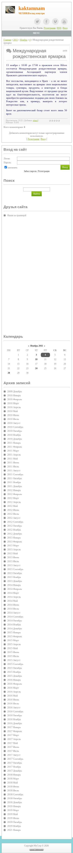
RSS (59, 28)
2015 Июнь (13, 652)
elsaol (35, 120)
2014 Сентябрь (15, 616)
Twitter (37, 21)
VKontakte (55, 21)
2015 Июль (13, 656)
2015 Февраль (14, 636)
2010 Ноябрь (14, 434)
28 (9, 373)
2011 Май (12, 458)
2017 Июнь (13, 747)
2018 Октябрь (14, 798)
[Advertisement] (19, 277)
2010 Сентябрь (15, 427)
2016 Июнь (13, 699)
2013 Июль (13, 561)
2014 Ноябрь (14, 624)
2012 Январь (14, 490)
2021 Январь (14, 830)
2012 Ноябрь (14, 529)
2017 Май (12, 743)
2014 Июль (13, 608)
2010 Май (12, 411)
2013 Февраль (14, 541)
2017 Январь (14, 727)
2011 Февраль (14, 446)
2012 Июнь (13, 510)
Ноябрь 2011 (36, 345)
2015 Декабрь (14, 675)
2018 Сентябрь (15, 794)
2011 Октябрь (14, 478)
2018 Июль (13, 790)
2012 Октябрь (14, 525)
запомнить (12, 167)
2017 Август (13, 754)
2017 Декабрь (14, 770)
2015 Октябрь (14, 668)
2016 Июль (13, 703)
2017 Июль (13, 751)
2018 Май (12, 782)
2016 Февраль (14, 683)
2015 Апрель (14, 644)
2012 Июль (13, 513)
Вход (65, 28)
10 (36, 359)
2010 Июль (13, 419)
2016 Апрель (14, 691)
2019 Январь (14, 806)
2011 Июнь (13, 462)
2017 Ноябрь (14, 766)
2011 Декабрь (14, 486)
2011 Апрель (14, 454)
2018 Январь (14, 774)
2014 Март (13, 592)
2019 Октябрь (14, 822)
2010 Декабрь (14, 438)
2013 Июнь (13, 557)
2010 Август (13, 423)
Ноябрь (23, 40)
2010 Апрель (14, 407)
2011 (15, 40)
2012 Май (12, 506)
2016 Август (13, 707)
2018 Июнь (13, 786)
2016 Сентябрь (15, 711)
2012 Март (13, 498)
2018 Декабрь (14, 802)
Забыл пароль (30, 171)
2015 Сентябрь (15, 664)
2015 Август (13, 660)
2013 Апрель (14, 549)
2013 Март (13, 545)
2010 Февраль (14, 399)
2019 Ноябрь (14, 826)
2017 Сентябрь (15, 758)
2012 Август (13, 517)
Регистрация (50, 28)
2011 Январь (14, 442)
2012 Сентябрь (15, 521)
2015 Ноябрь (14, 672)
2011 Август (13, 470)
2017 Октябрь (14, 762)
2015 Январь (14, 632)
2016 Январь (14, 679)
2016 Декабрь (14, 723)
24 (36, 368)
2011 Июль (13, 466)
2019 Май (12, 814)
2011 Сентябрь (15, 474)
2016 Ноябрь (14, 719)
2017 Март (13, 735)
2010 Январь (14, 395)
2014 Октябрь (14, 620)
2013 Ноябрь (14, 577)
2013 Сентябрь (15, 569)
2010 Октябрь (14, 431)
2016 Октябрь (14, 715)
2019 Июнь (13, 818)
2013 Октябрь (14, 573)
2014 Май (12, 600)
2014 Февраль (14, 589)
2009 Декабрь (14, 391)
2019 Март (13, 810)
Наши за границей (16, 215)
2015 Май (12, 648)
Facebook (46, 21)
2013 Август (13, 565)
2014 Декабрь (14, 628)
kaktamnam (32, 8)
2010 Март (13, 403)
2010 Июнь (13, 415)
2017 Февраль (14, 731)
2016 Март (13, 687)
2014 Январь (14, 585)
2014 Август (13, 612)
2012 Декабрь (14, 533)
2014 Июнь (13, 604)
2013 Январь (14, 537)
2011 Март (13, 450)
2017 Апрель (14, 739)
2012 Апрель (14, 502)
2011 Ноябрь (14, 482)
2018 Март (13, 778)
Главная (7, 40)
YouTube (64, 21)
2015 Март (13, 640)
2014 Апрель (14, 596)
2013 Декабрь (14, 581)
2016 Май (12, 695)
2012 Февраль (14, 494)
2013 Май (12, 553)
